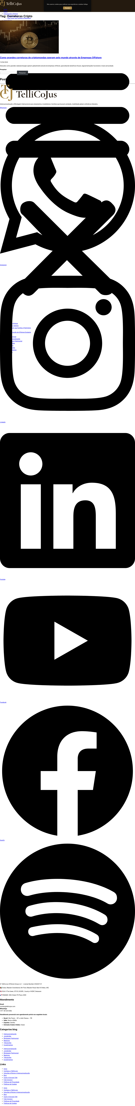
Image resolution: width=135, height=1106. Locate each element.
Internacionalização (10, 1034)
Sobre (5, 11)
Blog (5, 1075)
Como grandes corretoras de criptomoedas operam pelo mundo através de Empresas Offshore (51, 57)
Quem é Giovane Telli (10, 1078)
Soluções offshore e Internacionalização (17, 1073)
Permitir (67, 8)
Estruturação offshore (11, 14)
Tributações (7, 1043)
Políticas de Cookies (10, 1084)
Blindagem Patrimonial (11, 1038)
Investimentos (8, 1045)
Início (5, 9)
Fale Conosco (8, 1080)
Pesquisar (3, 69)
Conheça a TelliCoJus (11, 1071)
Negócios (7, 1040)
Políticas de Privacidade (11, 1082)
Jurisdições (7, 1036)
